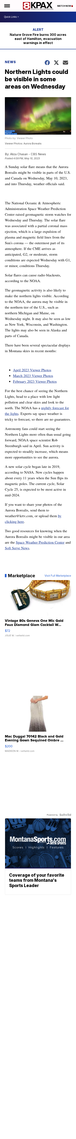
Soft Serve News (17, 547)
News (10, 62)
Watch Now (64, 6)
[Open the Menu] (7, 6)
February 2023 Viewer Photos (35, 381)
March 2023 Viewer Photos (33, 375)
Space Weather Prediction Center (40, 542)
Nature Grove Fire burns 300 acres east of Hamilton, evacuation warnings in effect (38, 39)
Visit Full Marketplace (58, 575)
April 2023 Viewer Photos (32, 369)
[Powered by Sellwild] (65, 814)
